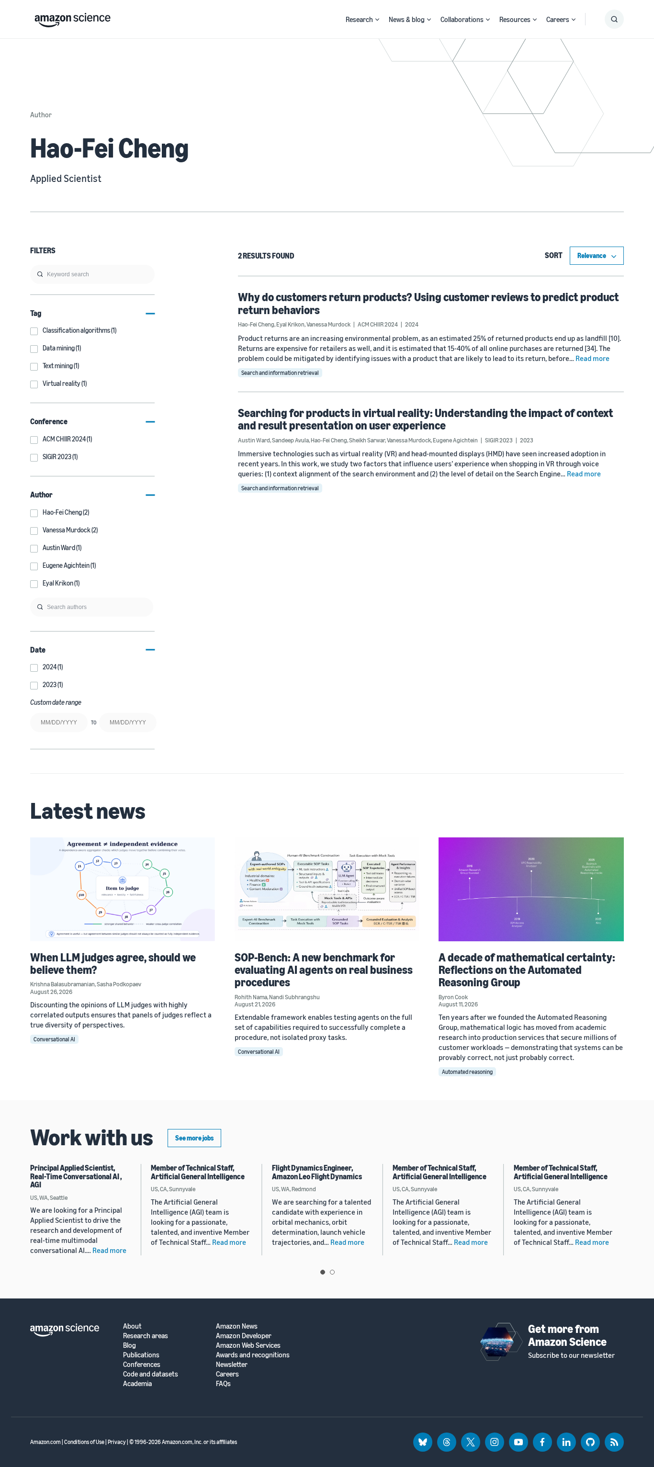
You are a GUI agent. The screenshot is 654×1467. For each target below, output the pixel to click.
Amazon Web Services (248, 1345)
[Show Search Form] (614, 19)
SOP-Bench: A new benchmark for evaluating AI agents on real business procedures (324, 969)
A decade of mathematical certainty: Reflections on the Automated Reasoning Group (527, 969)
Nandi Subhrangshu (294, 997)
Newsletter (232, 1364)
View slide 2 (332, 1272)
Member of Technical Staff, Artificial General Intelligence (198, 1172)
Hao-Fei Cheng (256, 324)
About (132, 1326)
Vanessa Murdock (328, 324)
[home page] (72, 17)
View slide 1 (322, 1272)
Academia (137, 1383)
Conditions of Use (84, 1441)
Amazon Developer (243, 1335)
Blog (129, 1345)
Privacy (117, 1441)
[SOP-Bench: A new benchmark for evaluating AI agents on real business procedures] (327, 889)
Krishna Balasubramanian (62, 984)
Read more (592, 358)
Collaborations (462, 19)
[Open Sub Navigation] (377, 19)
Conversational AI (54, 1039)
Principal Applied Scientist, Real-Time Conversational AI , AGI (76, 1176)
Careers (557, 19)
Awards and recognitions (253, 1354)
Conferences (141, 1364)
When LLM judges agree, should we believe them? (113, 963)
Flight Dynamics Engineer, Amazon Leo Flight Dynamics (317, 1172)
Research (359, 19)
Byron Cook (453, 997)
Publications (141, 1354)
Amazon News (237, 1326)
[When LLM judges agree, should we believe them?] (122, 889)
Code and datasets (150, 1373)
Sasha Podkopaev (119, 984)
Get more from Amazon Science (567, 1335)
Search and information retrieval (280, 372)
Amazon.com (45, 1441)
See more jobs (194, 1138)
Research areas (145, 1335)
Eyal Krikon (290, 324)
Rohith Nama (251, 997)
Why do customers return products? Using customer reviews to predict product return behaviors (428, 303)
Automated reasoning (467, 1071)
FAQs (223, 1383)
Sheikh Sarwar (367, 440)
